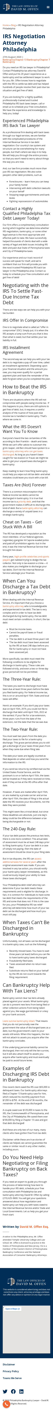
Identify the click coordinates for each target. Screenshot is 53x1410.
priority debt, (25, 501)
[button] (48, 7)
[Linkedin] (21, 1391)
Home (6, 25)
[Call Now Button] (6, 1404)
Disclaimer (9, 1364)
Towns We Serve (12, 1378)
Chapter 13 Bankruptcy (27, 59)
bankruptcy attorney (32, 508)
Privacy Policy (11, 1371)
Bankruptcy (9, 59)
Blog (13, 25)
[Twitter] (5, 1391)
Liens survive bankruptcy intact (19, 1021)
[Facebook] (13, 1391)
